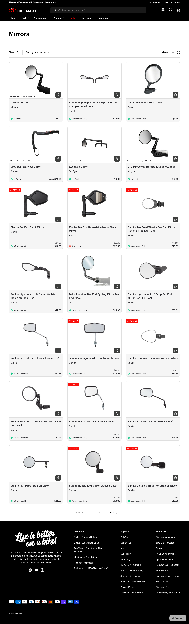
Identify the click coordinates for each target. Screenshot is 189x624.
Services (86, 18)
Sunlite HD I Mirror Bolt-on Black (30, 485)
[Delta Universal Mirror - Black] (153, 79)
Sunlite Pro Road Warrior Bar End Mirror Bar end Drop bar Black (151, 229)
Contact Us (154, 2)
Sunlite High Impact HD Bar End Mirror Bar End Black (36, 423)
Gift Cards (125, 537)
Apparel (58, 18)
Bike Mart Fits (162, 587)
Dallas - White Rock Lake (86, 543)
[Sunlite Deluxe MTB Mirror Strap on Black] (153, 462)
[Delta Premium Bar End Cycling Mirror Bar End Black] (94, 270)
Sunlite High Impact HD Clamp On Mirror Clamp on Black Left (34, 296)
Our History (125, 554)
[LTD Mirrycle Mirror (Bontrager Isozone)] (153, 143)
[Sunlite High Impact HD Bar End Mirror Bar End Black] (36, 398)
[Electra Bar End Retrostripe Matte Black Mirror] (94, 203)
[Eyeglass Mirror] (94, 143)
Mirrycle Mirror (19, 102)
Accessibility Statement (131, 593)
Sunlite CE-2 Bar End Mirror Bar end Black (153, 358)
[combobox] (98, 10)
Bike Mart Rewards (165, 543)
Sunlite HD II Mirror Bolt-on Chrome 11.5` (35, 358)
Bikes (12, 18)
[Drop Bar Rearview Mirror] (36, 143)
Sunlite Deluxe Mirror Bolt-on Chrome (91, 421)
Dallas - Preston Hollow (85, 537)
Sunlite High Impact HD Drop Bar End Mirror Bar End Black (150, 296)
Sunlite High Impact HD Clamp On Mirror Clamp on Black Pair (93, 104)
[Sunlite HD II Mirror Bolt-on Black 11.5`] (153, 398)
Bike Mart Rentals (164, 581)
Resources (103, 18)
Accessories (40, 18)
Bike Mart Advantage (166, 537)
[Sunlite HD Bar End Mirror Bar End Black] (94, 462)
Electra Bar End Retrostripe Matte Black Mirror (92, 229)
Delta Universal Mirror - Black (145, 102)
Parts (24, 18)
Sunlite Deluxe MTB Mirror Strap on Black (152, 485)
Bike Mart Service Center (168, 576)
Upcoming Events (164, 559)
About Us (125, 548)
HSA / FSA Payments (130, 565)
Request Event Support (167, 565)
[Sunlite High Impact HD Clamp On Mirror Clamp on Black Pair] (94, 79)
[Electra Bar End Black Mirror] (36, 203)
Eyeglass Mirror (78, 166)
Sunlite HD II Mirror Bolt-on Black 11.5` (150, 421)
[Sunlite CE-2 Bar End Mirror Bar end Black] (153, 334)
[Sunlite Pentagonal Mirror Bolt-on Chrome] (94, 334)
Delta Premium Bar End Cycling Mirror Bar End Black (94, 296)
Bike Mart (18, 614)
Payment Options (172, 2)
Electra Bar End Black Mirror (27, 227)
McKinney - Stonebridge (86, 557)
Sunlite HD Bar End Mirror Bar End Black (93, 485)
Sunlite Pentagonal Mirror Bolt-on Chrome (94, 358)
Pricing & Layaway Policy (132, 581)
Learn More (50, 2)
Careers (160, 548)
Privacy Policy (127, 587)
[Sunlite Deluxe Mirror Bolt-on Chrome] (94, 398)
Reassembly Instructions (168, 593)
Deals (72, 18)
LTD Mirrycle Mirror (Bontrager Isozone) (151, 166)
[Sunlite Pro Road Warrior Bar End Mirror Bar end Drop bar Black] (153, 203)
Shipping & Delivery (130, 576)
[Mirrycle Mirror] (36, 79)
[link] (77, 512)
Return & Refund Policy (131, 570)
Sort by (29, 52)
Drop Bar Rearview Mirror (26, 166)
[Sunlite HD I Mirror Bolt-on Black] (36, 462)
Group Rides (162, 570)
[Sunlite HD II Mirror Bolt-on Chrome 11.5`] (36, 334)
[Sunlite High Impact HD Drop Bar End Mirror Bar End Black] (153, 270)
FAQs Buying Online (166, 554)
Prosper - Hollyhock (83, 563)
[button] (178, 10)
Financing (125, 559)
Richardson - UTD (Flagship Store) (91, 568)
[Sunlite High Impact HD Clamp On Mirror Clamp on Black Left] (36, 270)
